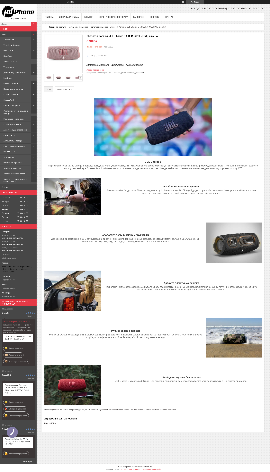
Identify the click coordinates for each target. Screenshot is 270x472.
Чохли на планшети (12, 168)
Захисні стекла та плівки (14, 173)
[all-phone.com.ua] (18, 12)
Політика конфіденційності (153, 469)
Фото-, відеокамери (12, 124)
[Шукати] (34, 24)
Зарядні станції (10, 61)
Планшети (8, 50)
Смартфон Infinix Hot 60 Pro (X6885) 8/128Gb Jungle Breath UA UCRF (17, 441)
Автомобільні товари (13, 140)
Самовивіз (138, 17)
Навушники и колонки (13, 89)
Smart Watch (9, 100)
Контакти (154, 17)
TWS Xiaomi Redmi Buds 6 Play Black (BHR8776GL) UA (18, 337)
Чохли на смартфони (13, 162)
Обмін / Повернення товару (113, 17)
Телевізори (9, 67)
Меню (4, 34)
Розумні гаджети (11, 83)
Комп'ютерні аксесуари (14, 146)
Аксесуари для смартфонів (15, 130)
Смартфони (9, 39)
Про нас (5, 187)
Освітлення (9, 157)
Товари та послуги (57, 27)
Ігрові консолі (9, 135)
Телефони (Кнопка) (12, 45)
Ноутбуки (8, 56)
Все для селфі (9, 151)
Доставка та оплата (69, 17)
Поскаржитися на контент (131, 469)
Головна (49, 17)
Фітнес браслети (11, 94)
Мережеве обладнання (14, 119)
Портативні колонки (99, 27)
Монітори (8, 78)
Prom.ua (148, 467)
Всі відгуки (27, 461)
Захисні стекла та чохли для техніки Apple (16, 180)
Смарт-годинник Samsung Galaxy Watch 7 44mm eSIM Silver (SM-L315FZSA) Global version (17, 389)
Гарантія (88, 17)
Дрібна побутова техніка (15, 72)
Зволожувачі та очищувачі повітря (16, 112)
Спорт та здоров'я (12, 105)
